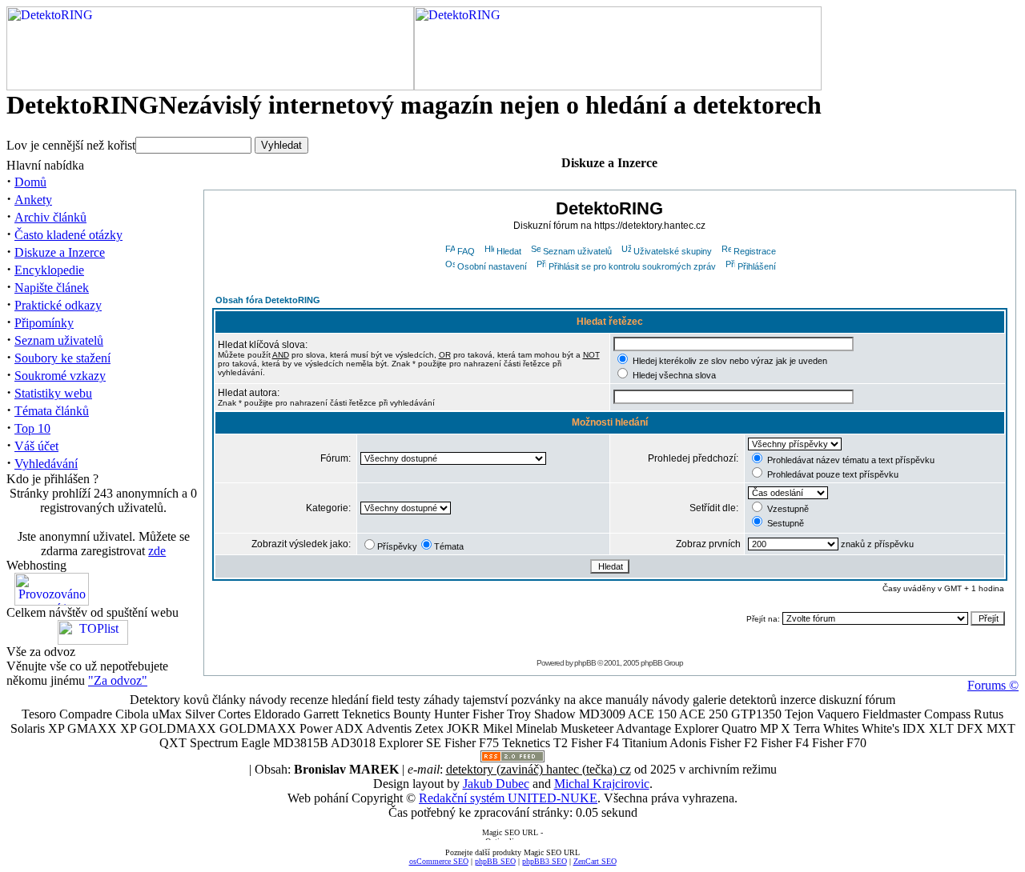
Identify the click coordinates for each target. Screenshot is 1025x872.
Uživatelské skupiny (672, 251)
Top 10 (32, 428)
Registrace (755, 251)
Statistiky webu (53, 393)
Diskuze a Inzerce (59, 252)
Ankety (33, 199)
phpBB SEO (495, 861)
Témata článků (51, 411)
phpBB (585, 662)
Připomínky (44, 323)
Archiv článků (50, 217)
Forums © (993, 685)
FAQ (466, 251)
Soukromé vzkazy (60, 375)
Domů (30, 182)
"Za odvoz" (117, 680)
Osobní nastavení (492, 266)
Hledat (508, 251)
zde (157, 551)
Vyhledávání (46, 463)
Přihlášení (757, 266)
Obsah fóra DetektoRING (267, 300)
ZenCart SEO (595, 861)
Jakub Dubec (496, 783)
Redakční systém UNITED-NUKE (508, 798)
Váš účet (36, 446)
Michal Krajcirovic (601, 783)
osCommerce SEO (438, 861)
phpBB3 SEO (544, 861)
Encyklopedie (49, 270)
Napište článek (51, 287)
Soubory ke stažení (62, 358)
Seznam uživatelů (58, 340)
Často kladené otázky (68, 235)
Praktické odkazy (58, 305)
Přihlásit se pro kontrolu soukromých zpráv (632, 266)
